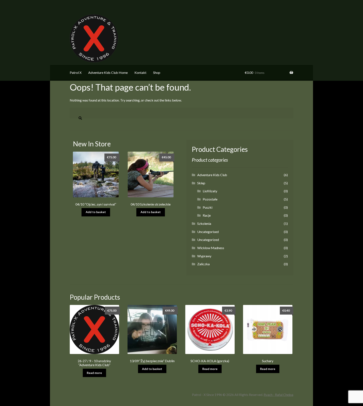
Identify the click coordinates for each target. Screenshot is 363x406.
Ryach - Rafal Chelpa (278, 395)
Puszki (207, 207)
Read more (94, 373)
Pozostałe (210, 199)
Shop (156, 72)
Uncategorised (208, 232)
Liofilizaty (210, 191)
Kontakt (140, 72)
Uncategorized (208, 240)
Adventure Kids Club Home (108, 72)
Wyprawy (204, 256)
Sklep (201, 183)
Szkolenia (204, 223)
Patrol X (76, 72)
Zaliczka (203, 264)
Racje (207, 215)
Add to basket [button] (96, 212)
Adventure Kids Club (212, 175)
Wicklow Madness (210, 248)
